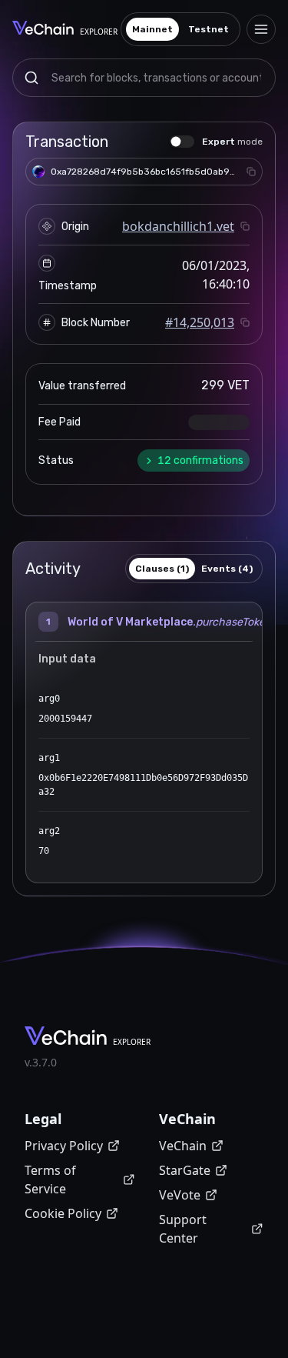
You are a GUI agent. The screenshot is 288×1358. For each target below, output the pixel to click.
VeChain (183, 1145)
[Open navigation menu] (261, 29)
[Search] (31, 77)
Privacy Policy (64, 1145)
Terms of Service (50, 1179)
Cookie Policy (63, 1213)
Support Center (183, 1228)
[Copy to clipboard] (251, 171)
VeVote (179, 1194)
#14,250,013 (199, 322)
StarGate (184, 1170)
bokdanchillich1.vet (178, 226)
